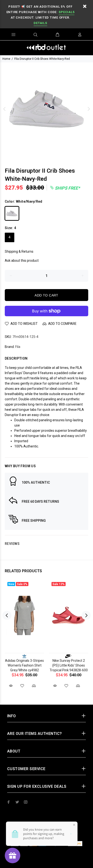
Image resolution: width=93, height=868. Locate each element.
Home (6, 58)
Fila (17, 347)
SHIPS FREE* (67, 188)
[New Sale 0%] (24, 615)
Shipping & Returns (19, 251)
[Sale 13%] (68, 615)
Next (88, 108)
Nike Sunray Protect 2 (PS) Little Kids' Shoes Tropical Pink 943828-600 (69, 665)
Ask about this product (22, 260)
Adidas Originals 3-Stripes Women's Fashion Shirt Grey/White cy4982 (24, 665)
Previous (4, 108)
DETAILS (40, 23)
